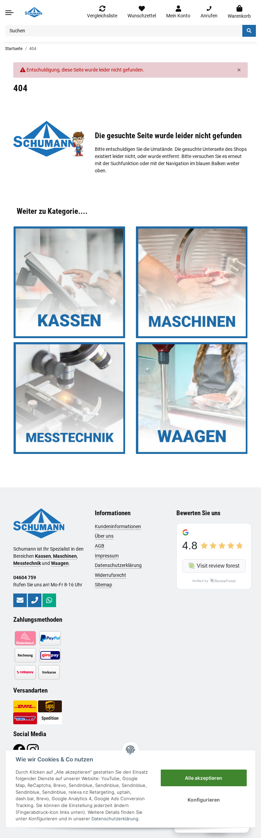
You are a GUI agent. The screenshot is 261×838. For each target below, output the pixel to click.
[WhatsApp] (49, 600)
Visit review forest (218, 566)
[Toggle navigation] (9, 12)
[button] (178, 12)
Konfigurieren (204, 800)
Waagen (60, 563)
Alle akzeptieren (203, 778)
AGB (99, 546)
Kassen (43, 556)
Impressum (107, 555)
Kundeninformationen (118, 526)
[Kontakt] (20, 600)
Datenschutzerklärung (118, 565)
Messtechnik (27, 563)
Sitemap (103, 584)
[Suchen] (249, 31)
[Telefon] (34, 600)
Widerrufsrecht (110, 575)
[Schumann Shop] (33, 12)
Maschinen (65, 556)
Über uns (104, 536)
